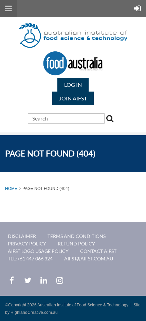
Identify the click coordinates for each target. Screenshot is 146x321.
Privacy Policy (27, 243)
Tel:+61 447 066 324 (30, 258)
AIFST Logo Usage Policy (38, 251)
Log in (73, 84)
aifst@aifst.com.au (88, 258)
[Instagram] (59, 280)
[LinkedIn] (44, 280)
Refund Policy (76, 243)
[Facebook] (12, 280)
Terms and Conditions (77, 236)
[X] (28, 280)
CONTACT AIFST (98, 251)
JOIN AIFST (73, 98)
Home (11, 188)
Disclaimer (22, 236)
